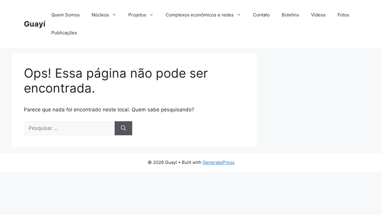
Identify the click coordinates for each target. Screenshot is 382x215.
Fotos (343, 15)
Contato (261, 15)
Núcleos (100, 15)
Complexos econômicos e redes (200, 15)
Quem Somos (65, 15)
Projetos (137, 15)
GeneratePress (219, 162)
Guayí (34, 23)
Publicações (64, 33)
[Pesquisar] (123, 128)
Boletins (290, 15)
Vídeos (318, 15)
